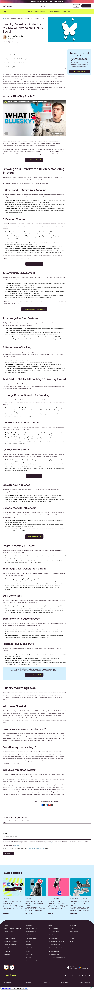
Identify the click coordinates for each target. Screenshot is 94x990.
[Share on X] (44, 805)
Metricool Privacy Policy (52, 842)
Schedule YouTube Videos (10, 944)
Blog (4, 11)
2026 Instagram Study (53, 931)
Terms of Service (41, 848)
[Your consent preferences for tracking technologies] (92, 988)
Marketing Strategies (54, 11)
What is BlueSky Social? (9, 54)
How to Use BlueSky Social (34, 159)
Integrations (7, 954)
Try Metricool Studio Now (79, 71)
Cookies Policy (46, 982)
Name (5, 828)
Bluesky (5, 42)
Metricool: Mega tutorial (31, 928)
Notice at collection (6, 988)
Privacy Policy (31, 848)
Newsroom (28, 941)
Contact (72, 928)
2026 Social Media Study (54, 944)
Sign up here (86, 6)
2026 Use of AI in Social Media (55, 948)
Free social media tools (31, 931)
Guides (28, 11)
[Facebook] (66, 975)
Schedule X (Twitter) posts (10, 935)
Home (4, 18)
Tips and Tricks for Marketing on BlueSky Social (15, 63)
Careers (72, 938)
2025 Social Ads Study (53, 951)
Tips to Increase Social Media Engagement (34, 309)
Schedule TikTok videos (9, 938)
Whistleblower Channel (84, 982)
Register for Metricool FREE (34, 675)
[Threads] (79, 975)
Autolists (28, 951)
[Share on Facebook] (41, 805)
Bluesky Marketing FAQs (10, 67)
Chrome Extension (8, 948)
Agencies (46, 6)
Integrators (28, 944)
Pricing (40, 6)
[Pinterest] (89, 975)
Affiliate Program (74, 931)
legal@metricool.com (36, 842)
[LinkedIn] (86, 975)
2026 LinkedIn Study (53, 938)
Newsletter (28, 957)
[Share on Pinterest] (49, 805)
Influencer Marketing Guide (34, 536)
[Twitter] (76, 975)
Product (26, 6)
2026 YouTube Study (53, 928)
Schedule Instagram (9, 931)
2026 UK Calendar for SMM (32, 938)
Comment (5, 833)
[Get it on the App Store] (73, 967)
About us (72, 941)
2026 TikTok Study (52, 935)
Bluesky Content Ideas (34, 476)
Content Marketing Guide (34, 264)
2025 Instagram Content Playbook (56, 957)
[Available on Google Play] (84, 967)
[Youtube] (82, 975)
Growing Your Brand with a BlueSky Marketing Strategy (17, 59)
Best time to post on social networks (12, 928)
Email (4, 822)
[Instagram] (69, 975)
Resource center (30, 954)
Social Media (33, 6)
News (69, 11)
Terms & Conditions (8, 982)
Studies (64, 11)
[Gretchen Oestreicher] (5, 37)
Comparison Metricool (31, 961)
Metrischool (53, 6)
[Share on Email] (52, 805)
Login (76, 6)
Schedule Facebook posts (10, 941)
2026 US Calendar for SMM (32, 935)
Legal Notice (16, 845)
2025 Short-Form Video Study (55, 954)
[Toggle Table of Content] (64, 50)
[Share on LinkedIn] (47, 805)
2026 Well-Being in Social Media (56, 941)
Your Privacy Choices (18, 988)
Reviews (72, 935)
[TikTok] (72, 975)
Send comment (7, 853)
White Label (29, 948)
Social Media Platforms (39, 11)
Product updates (8, 951)
